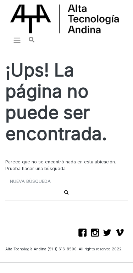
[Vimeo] (121, 233)
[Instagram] (96, 233)
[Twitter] (109, 233)
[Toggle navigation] (17, 40)
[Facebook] (84, 233)
